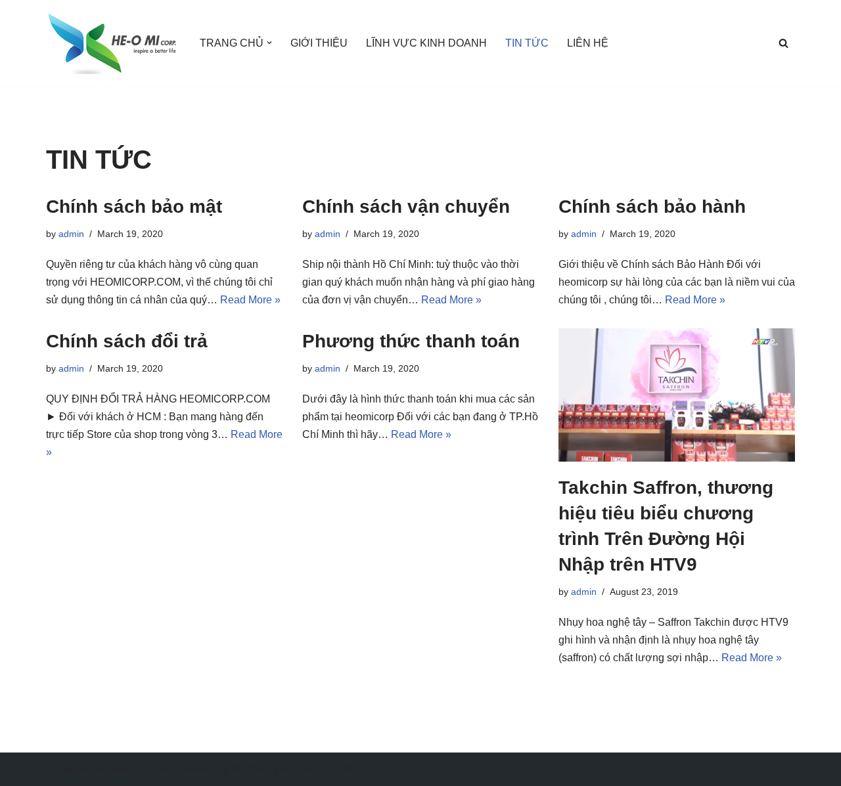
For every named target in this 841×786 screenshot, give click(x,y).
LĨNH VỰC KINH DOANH (426, 43)
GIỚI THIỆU (319, 43)
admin (71, 234)
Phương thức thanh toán (411, 341)
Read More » (250, 299)
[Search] (783, 43)
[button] (269, 42)
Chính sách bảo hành (652, 206)
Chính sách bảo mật (134, 206)
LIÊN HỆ (587, 43)
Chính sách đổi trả (127, 341)
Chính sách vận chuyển (406, 206)
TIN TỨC (527, 43)
